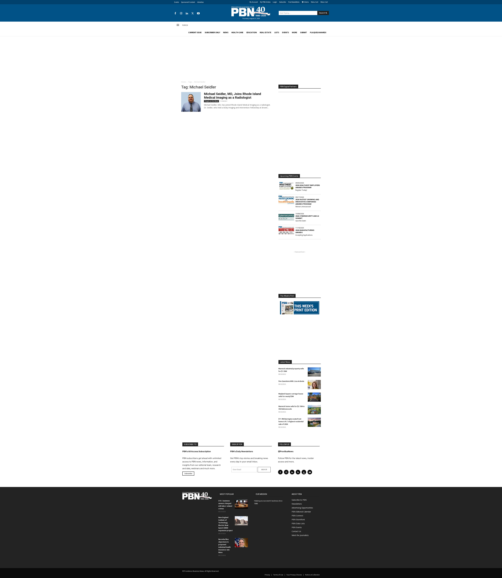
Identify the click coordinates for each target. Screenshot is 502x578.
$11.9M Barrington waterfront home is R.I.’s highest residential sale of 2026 (290, 421)
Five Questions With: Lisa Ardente (291, 381)
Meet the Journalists (300, 535)
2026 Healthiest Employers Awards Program (307, 186)
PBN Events (297, 527)
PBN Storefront (298, 519)
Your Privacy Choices (294, 575)
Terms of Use (278, 575)
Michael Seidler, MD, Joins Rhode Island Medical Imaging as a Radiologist (232, 95)
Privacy (267, 575)
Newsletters (297, 504)
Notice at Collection (312, 575)
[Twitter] (192, 13)
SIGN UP (264, 469)
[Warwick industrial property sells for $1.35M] (314, 372)
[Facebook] (175, 13)
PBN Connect (297, 515)
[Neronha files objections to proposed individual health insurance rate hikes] (241, 542)
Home (183, 82)
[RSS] (298, 472)
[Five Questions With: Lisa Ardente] (314, 384)
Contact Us (296, 531)
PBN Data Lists (298, 523)
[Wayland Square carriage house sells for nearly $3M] (314, 397)
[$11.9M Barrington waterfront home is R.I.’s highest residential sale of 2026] (314, 422)
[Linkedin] (187, 13)
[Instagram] (181, 13)
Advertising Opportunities (302, 507)
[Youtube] (198, 13)
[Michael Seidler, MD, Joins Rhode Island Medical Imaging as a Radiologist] (191, 102)
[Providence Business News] (251, 11)
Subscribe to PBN (299, 500)
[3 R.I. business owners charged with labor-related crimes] (241, 504)
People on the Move (211, 101)
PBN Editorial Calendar (301, 511)
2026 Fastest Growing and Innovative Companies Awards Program (307, 202)
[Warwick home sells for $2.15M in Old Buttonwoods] (314, 409)
